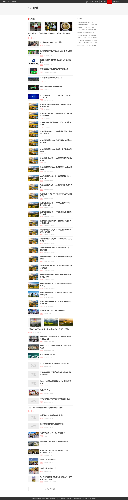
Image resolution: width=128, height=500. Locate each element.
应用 (8, 1)
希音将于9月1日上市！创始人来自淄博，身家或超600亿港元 (89, 45)
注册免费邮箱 (115, 1)
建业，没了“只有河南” (47, 354)
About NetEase (48, 498)
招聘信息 (63, 498)
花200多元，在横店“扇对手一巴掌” (86, 22)
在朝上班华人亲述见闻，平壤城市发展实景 (54, 441)
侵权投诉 (94, 498)
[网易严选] (96, 1)
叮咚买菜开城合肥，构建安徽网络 (51, 86)
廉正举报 (89, 498)
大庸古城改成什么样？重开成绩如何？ (52, 433)
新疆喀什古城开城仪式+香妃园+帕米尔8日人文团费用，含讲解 (48, 329)
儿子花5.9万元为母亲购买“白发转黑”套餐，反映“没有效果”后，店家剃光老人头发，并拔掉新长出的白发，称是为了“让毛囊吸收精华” (89, 40)
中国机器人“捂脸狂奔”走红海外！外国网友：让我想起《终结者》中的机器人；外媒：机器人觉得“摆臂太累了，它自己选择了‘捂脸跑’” (89, 42)
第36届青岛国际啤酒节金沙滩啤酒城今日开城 (55, 363)
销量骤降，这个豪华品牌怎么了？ (86, 32)
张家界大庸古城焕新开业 (48, 459)
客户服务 (67, 498)
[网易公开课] (91, 1)
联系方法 (58, 498)
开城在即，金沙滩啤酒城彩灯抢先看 (52, 415)
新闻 (30, 411)
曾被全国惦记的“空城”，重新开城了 (52, 78)
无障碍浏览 (14, 1)
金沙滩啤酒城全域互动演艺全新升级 (52, 424)
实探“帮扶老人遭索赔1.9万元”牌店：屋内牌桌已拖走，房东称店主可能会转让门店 (89, 24)
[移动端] (87, 1)
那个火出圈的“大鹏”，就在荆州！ (51, 42)
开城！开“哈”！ (45, 390)
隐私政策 (71, 498)
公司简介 (54, 498)
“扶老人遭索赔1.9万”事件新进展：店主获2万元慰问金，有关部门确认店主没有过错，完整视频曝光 (89, 30)
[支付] (101, 1)
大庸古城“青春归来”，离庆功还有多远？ (53, 310)
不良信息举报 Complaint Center (80, 498)
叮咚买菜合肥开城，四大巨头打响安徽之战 (54, 69)
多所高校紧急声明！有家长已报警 (86, 27)
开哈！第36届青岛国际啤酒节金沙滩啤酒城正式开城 (45, 408)
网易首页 (5, 1)
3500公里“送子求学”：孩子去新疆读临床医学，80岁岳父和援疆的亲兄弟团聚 (89, 35)
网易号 (30, 38)
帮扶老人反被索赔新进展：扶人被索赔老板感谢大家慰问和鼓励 (89, 37)
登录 (109, 1)
